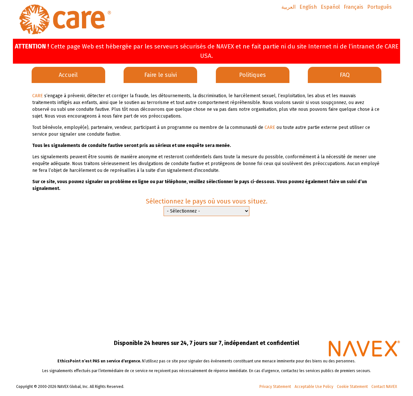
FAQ (345, 74)
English (308, 7)
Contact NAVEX (384, 386)
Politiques (252, 74)
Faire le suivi (160, 74)
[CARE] (65, 19)
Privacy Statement (275, 386)
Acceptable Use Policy (314, 386)
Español (330, 7)
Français (353, 7)
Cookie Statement (352, 386)
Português (379, 7)
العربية (288, 7)
